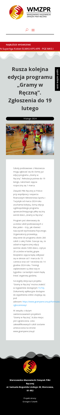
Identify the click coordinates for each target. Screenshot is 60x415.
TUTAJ (41, 288)
